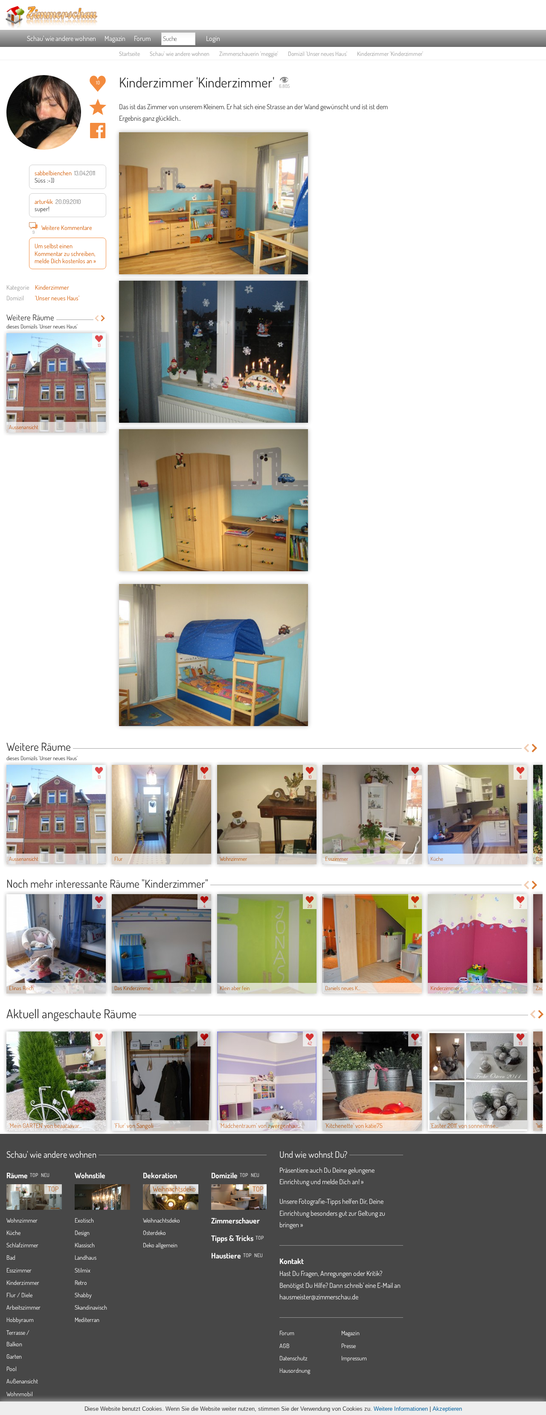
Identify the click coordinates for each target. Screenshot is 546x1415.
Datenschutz (293, 1358)
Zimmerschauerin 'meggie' (248, 53)
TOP (34, 1175)
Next (103, 318)
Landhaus (85, 1257)
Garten (14, 1356)
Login (213, 38)
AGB (284, 1345)
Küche (13, 1232)
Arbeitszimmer (23, 1307)
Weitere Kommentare (62, 228)
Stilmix (82, 1270)
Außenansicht (22, 1381)
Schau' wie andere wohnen (61, 38)
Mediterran (87, 1319)
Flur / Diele (19, 1295)
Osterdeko (154, 1232)
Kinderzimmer (52, 287)
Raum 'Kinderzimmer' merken (97, 107)
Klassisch (85, 1245)
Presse (348, 1345)
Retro (81, 1282)
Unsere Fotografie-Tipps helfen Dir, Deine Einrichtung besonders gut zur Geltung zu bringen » (332, 1213)
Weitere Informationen (401, 1409)
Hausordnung (294, 1370)
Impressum (354, 1358)
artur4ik (44, 201)
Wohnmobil (19, 1394)
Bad (10, 1257)
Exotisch (84, 1220)
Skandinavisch (91, 1307)
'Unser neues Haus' (57, 298)
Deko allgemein (160, 1245)
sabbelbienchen (53, 173)
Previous (96, 318)
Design (82, 1232)
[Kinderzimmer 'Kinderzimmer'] (213, 203)
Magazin (115, 38)
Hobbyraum (20, 1319)
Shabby (83, 1295)
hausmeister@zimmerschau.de (318, 1297)
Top (244, 1175)
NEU (45, 1175)
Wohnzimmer (22, 1220)
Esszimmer (19, 1270)
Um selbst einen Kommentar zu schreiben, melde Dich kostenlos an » (65, 253)
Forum (142, 38)
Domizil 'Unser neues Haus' (317, 53)
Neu (255, 1175)
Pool (11, 1368)
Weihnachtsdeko (161, 1220)
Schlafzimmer (22, 1245)
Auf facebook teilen (97, 130)
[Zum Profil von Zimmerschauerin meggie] (43, 112)
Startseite (129, 53)
